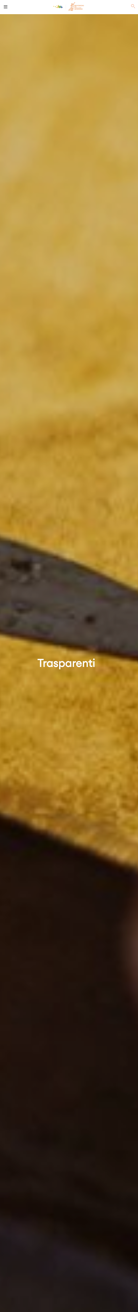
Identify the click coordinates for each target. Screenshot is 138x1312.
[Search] (133, 6)
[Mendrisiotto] (58, 6)
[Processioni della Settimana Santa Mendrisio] (5, 6)
